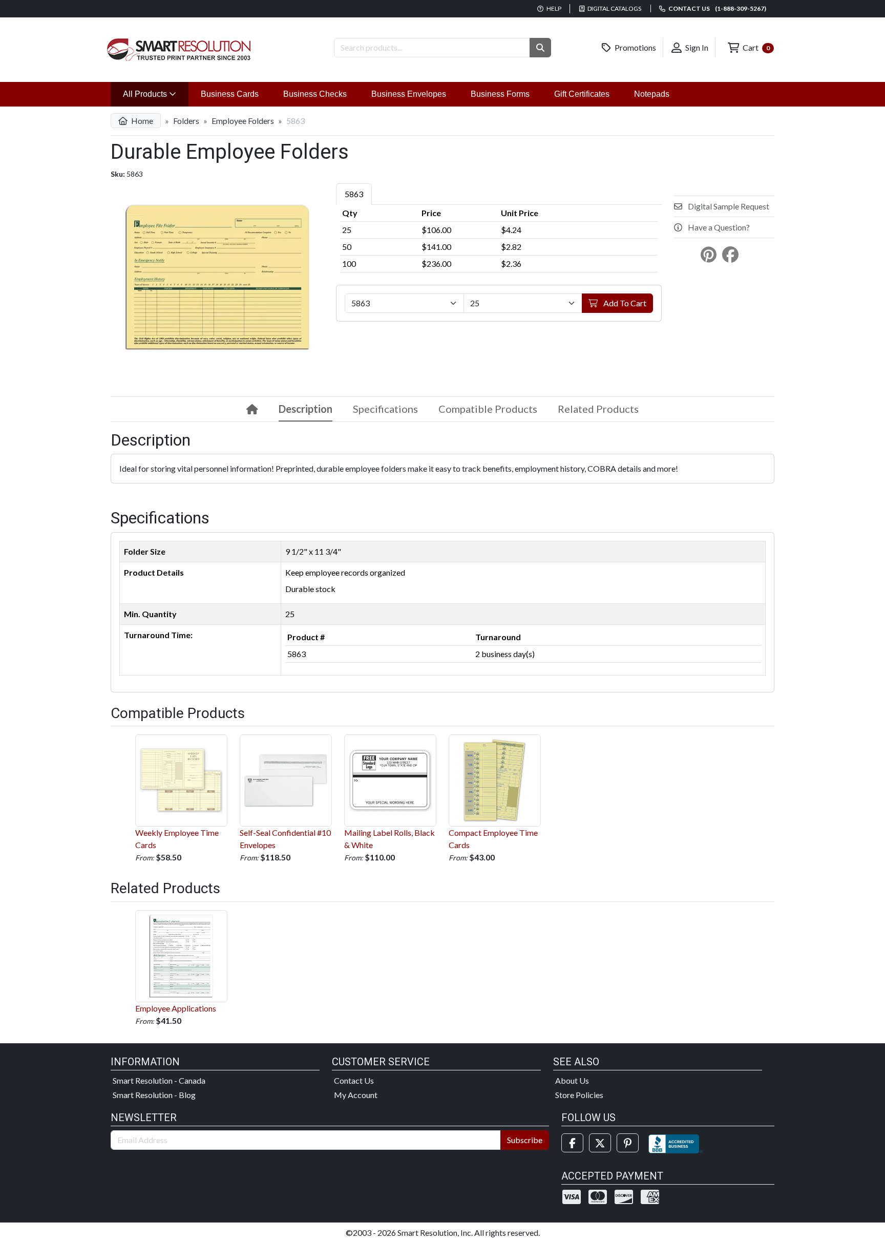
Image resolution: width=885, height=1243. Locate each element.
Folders (186, 120)
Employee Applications (175, 1008)
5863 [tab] (354, 194)
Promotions (634, 47)
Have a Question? (718, 227)
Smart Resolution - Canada (159, 1080)
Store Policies (579, 1095)
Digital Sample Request (727, 206)
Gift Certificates (581, 94)
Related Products (598, 409)
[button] (540, 47)
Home (141, 120)
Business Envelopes (408, 94)
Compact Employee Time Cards (493, 839)
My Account (355, 1095)
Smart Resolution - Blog (154, 1095)
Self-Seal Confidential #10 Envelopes (285, 839)
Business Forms (500, 94)
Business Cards (230, 94)
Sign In (696, 47)
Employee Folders (243, 120)
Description (305, 409)
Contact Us (354, 1080)
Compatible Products (487, 409)
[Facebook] (572, 1142)
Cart (755, 47)
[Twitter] (600, 1142)
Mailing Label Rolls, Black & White (389, 839)
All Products (155, 93)
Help (553, 8)
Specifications (385, 409)
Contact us (716, 8)
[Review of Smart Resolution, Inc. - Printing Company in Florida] (675, 1143)
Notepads (651, 94)
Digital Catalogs (613, 8)
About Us (572, 1080)
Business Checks (315, 94)
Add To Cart (624, 303)
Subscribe (524, 1140)
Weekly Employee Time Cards (177, 839)
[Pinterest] (628, 1142)
